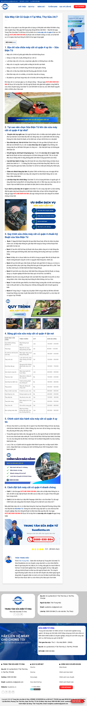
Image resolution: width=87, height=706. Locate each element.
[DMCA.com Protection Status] (35, 689)
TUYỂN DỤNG (52, 7)
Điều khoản (63, 667)
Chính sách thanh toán (66, 682)
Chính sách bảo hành (66, 672)
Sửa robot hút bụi (36, 682)
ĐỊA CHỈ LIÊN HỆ (65, 7)
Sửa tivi (32, 667)
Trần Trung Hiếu (24, 561)
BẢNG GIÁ (41, 7)
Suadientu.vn (12, 687)
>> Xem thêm (36, 687)
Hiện (14, 42)
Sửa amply (33, 677)
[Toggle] (32, 688)
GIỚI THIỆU (22, 7)
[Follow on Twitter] (6, 692)
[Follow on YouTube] (21, 614)
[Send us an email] (18, 614)
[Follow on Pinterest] (9, 692)
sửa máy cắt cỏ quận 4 (45, 32)
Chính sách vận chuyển (66, 677)
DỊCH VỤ (31, 7)
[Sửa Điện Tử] (8, 6)
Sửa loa (32, 672)
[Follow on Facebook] (14, 614)
